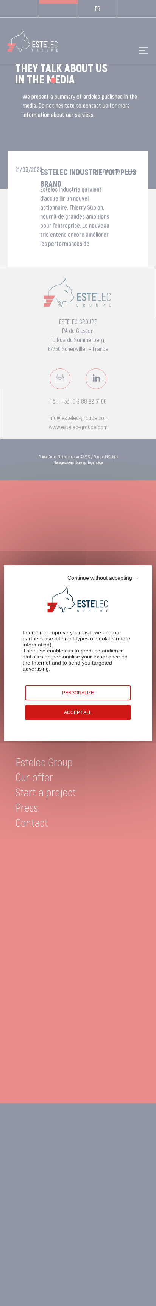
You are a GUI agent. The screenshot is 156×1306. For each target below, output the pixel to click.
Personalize (78, 692)
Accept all (78, 712)
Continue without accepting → (103, 578)
